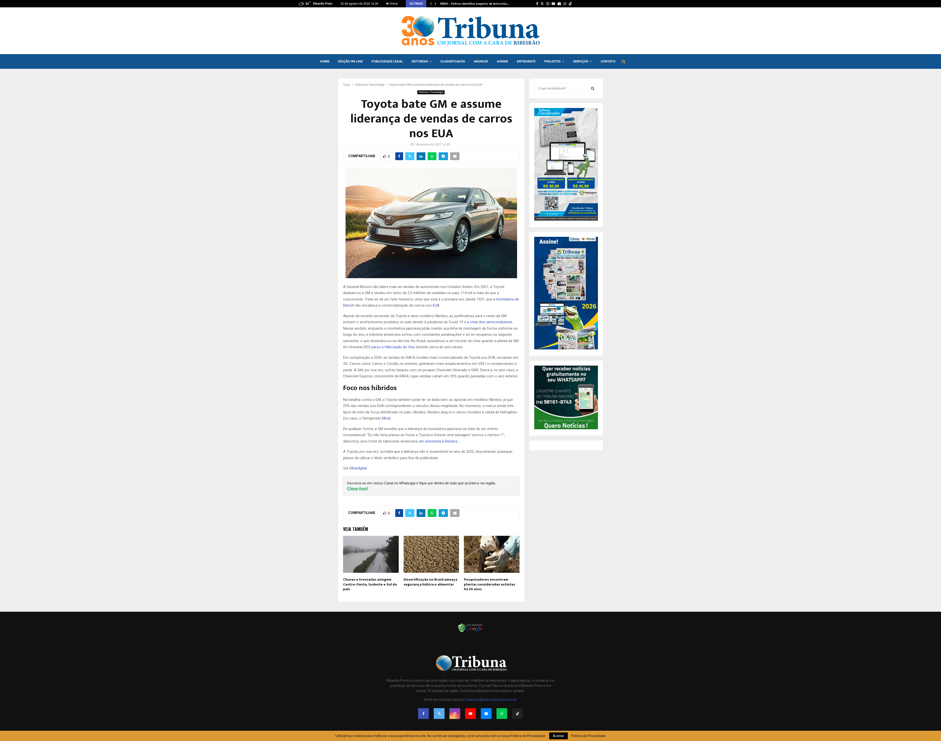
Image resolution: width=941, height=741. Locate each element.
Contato (608, 61)
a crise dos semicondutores (489, 322)
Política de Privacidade (588, 736)
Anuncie (481, 61)
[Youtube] (470, 713)
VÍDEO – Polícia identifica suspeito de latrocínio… (475, 3)
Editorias (420, 61)
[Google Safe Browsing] (470, 632)
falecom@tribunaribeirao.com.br (491, 700)
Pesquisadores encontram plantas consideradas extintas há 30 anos (489, 584)
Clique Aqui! (357, 488)
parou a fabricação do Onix (393, 347)
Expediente (526, 61)
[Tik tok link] (570, 3)
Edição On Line (350, 61)
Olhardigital (358, 468)
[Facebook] (423, 713)
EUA (436, 305)
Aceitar (558, 736)
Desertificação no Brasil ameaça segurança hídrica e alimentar (430, 581)
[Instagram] (454, 713)
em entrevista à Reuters (438, 441)
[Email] (486, 713)
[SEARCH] (592, 88)
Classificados (452, 61)
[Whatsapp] (501, 713)
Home (324, 61)
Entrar (393, 3)
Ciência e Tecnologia (431, 92)
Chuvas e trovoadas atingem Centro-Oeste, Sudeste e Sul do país (370, 584)
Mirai (386, 418)
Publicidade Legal (387, 61)
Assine (502, 61)
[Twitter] (439, 713)
